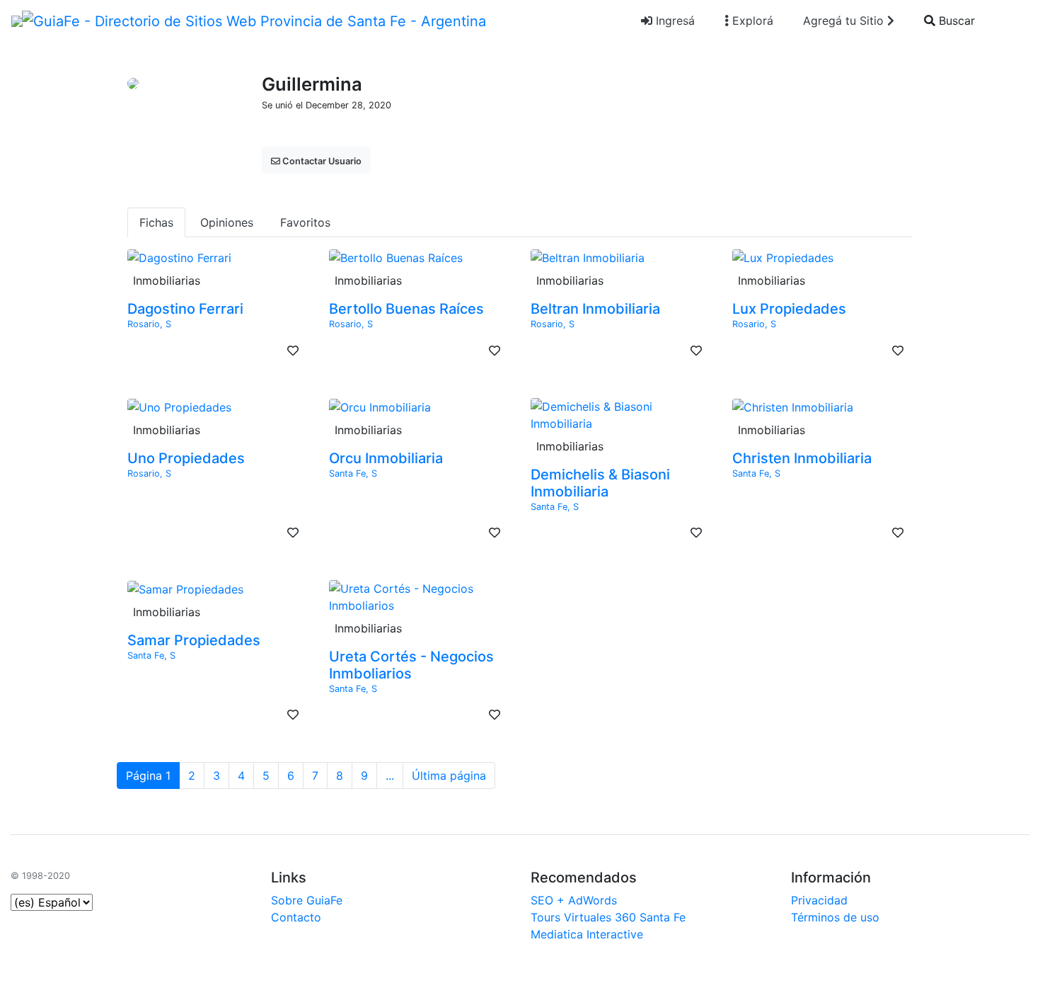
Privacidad (819, 900)
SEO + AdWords (574, 900)
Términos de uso (835, 917)
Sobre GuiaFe (306, 900)
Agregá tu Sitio (845, 20)
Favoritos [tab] (305, 222)
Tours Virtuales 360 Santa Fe (608, 917)
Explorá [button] (751, 20)
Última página (449, 775)
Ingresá (673, 20)
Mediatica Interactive (587, 934)
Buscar (955, 20)
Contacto (296, 917)
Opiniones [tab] (226, 222)
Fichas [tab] (156, 222)
